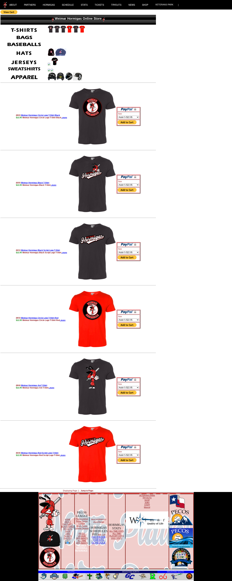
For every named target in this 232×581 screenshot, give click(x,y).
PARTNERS (30, 4)
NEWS (131, 4)
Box (99, 534)
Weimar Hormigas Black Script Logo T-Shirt (40, 250)
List (103, 534)
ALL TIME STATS (116, 531)
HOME (68, 519)
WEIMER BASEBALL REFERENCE (81, 548)
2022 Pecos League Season (82, 527)
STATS (84, 4)
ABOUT (13, 4)
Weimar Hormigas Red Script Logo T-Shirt (39, 453)
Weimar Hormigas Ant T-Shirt (34, 385)
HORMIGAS (49, 4)
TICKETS (99, 4)
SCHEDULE (68, 4)
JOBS (67, 534)
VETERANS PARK (164, 4)
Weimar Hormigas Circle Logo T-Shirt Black (40, 115)
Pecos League (82, 519)
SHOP (145, 4)
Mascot (147, 507)
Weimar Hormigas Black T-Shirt (35, 183)
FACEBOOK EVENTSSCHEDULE (99, 540)
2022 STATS (116, 538)
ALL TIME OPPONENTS (82, 542)
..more (64, 118)
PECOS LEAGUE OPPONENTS (82, 535)
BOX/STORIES (67, 527)
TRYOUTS (116, 4)
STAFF (147, 505)
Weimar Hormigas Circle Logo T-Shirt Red (39, 318)
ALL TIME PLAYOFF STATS (116, 534)
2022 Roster (98, 522)
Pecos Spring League (82, 522)
